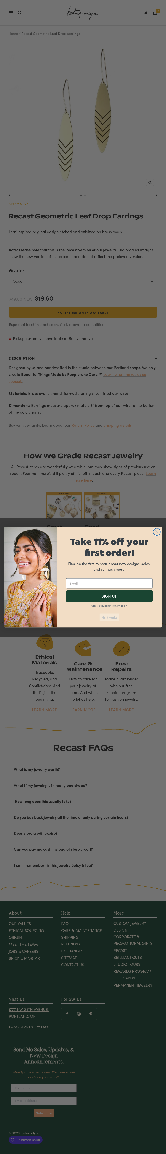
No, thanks (109, 617)
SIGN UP (109, 595)
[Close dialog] (156, 531)
